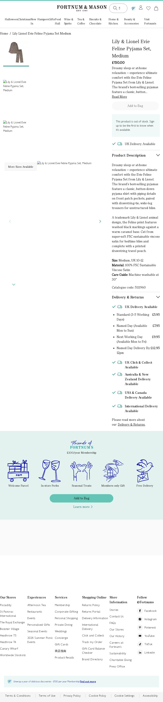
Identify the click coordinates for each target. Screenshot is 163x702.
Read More (119, 97)
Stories (114, 610)
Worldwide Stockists (13, 655)
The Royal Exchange (12, 622)
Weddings (61, 631)
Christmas (24, 19)
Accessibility (150, 695)
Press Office (117, 666)
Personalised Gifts (38, 624)
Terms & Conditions (17, 695)
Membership (62, 605)
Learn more (81, 507)
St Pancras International (8, 614)
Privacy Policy (72, 695)
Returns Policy (91, 605)
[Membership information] (133, 8)
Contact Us (116, 616)
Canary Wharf (9, 648)
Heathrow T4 (8, 642)
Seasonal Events (37, 631)
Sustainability (118, 653)
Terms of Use (47, 695)
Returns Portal (91, 611)
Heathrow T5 (8, 635)
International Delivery (90, 627)
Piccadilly (5, 605)
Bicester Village (9, 629)
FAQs (113, 623)
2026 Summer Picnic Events (40, 640)
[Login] (141, 8)
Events (31, 618)
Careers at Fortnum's (116, 645)
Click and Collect (93, 635)
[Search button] (115, 8)
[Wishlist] (148, 8)
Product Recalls (64, 657)
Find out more (88, 681)
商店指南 (60, 651)
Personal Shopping (66, 618)
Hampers (43, 19)
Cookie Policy (97, 695)
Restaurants (34, 611)
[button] (156, 8)
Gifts (52, 19)
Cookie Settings (124, 695)
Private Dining (64, 624)
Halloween (11, 19)
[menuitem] (11, 22)
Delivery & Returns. (131, 424)
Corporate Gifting (66, 611)
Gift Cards (61, 644)
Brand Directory (92, 659)
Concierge (61, 638)
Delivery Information (95, 618)
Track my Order (92, 642)
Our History (117, 636)
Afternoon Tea (36, 605)
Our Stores (117, 629)
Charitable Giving (121, 660)
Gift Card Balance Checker (93, 651)
